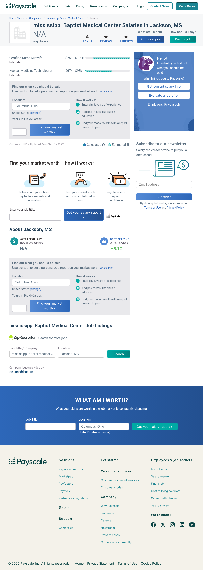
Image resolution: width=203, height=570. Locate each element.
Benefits (126, 41)
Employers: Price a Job (164, 104)
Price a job (183, 39)
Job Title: (31, 419)
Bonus (87, 41)
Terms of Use (152, 207)
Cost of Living (119, 239)
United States (16, 18)
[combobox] (41, 106)
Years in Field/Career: (27, 119)
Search (118, 354)
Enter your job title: (22, 209)
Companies (35, 18)
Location (64, 348)
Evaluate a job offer (164, 95)
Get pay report (150, 39)
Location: (18, 100)
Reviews (106, 41)
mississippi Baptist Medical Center (66, 18)
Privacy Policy (175, 207)
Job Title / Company (23, 348)
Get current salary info (164, 86)
